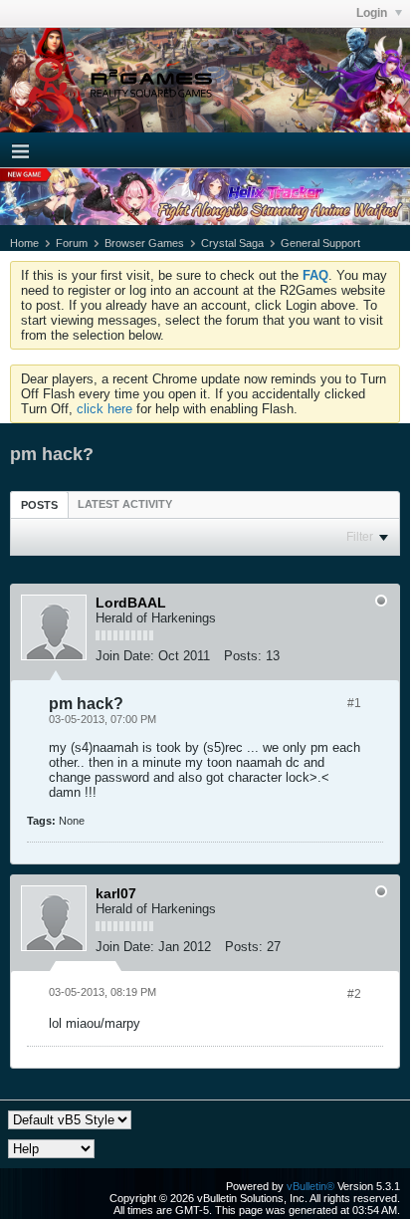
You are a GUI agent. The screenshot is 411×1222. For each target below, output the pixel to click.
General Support (320, 243)
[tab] (39, 504)
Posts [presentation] (39, 505)
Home (24, 243)
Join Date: (125, 655)
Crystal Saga (232, 243)
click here (104, 408)
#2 (354, 994)
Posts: (243, 655)
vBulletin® (310, 1186)
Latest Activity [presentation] (125, 504)
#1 (354, 703)
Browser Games (144, 243)
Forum (72, 243)
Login (373, 13)
